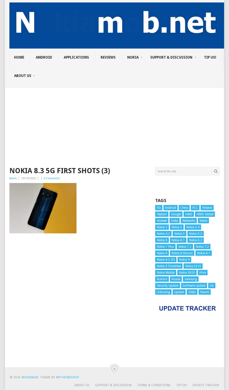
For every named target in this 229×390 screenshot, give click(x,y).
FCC (195, 207)
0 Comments (52, 178)
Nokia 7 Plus (165, 246)
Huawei (162, 220)
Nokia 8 (162, 253)
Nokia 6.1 (178, 240)
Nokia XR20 (187, 272)
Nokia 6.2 (195, 240)
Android (44, 57)
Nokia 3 (177, 227)
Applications (76, 57)
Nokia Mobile (166, 272)
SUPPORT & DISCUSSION (171, 57)
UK (212, 285)
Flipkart (162, 214)
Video (192, 292)
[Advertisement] (114, 119)
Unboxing (163, 292)
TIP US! (210, 57)
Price (202, 272)
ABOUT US (22, 76)
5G (159, 207)
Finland (207, 207)
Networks (188, 220)
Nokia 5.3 (195, 233)
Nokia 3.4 (192, 227)
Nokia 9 (184, 259)
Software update (194, 285)
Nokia (133, 57)
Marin (13, 178)
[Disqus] (78, 302)
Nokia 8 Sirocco (182, 253)
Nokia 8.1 (203, 253)
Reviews (108, 57)
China (184, 207)
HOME (19, 57)
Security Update (167, 285)
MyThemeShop (67, 377)
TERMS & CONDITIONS (154, 385)
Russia (176, 279)
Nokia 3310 (193, 266)
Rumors (162, 279)
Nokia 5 (179, 233)
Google (176, 214)
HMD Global (205, 214)
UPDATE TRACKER (206, 385)
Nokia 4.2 (163, 233)
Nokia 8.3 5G (166, 259)
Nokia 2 (162, 227)
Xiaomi (204, 292)
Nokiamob (29, 377)
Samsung (190, 279)
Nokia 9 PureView (169, 266)
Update (179, 292)
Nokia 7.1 (184, 246)
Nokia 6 (162, 240)
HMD (188, 214)
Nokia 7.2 (202, 246)
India (174, 220)
